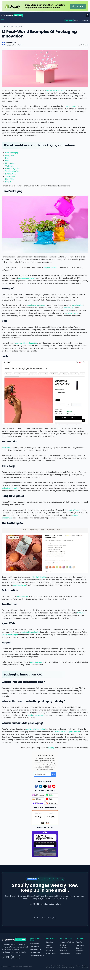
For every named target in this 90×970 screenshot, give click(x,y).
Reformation (10, 174)
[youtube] (53, 786)
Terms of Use (48, 966)
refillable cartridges (10, 634)
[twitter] (45, 786)
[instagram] (49, 786)
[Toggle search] (87, 15)
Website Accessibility (85, 966)
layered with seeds (73, 510)
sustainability (77, 305)
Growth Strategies (49, 946)
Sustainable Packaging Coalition (67, 732)
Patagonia (9, 155)
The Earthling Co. (12, 171)
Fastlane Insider (35, 950)
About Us (77, 20)
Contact (85, 20)
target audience (19, 585)
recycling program (71, 313)
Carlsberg (9, 166)
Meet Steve (80, 945)
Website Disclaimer (64, 966)
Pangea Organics (12, 168)
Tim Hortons (10, 176)
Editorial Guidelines (79, 949)
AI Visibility (50, 950)
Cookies (78, 965)
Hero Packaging (11, 152)
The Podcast (34, 947)
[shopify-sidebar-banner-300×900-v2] (45, 844)
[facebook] (36, 786)
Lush (7, 160)
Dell (7, 158)
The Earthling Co (39, 577)
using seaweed (36, 662)
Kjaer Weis (9, 179)
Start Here (49, 942)
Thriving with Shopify (37, 956)
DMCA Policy (58, 966)
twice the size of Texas (55, 90)
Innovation (6, 447)
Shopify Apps (50, 953)
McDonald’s (10, 163)
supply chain (71, 106)
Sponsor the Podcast (67, 942)
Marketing (8, 27)
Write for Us (63, 950)
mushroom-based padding (26, 343)
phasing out (68, 308)
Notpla (8, 182)
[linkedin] (40, 786)
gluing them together (10, 488)
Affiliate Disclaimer (71, 966)
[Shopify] (45, 6)
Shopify (18, 27)
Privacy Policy (53, 966)
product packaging (36, 715)
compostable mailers (27, 278)
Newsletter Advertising (63, 946)
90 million (81, 613)
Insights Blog (34, 944)
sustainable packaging (36, 305)
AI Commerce (35, 953)
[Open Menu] (2, 20)
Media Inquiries (65, 953)
